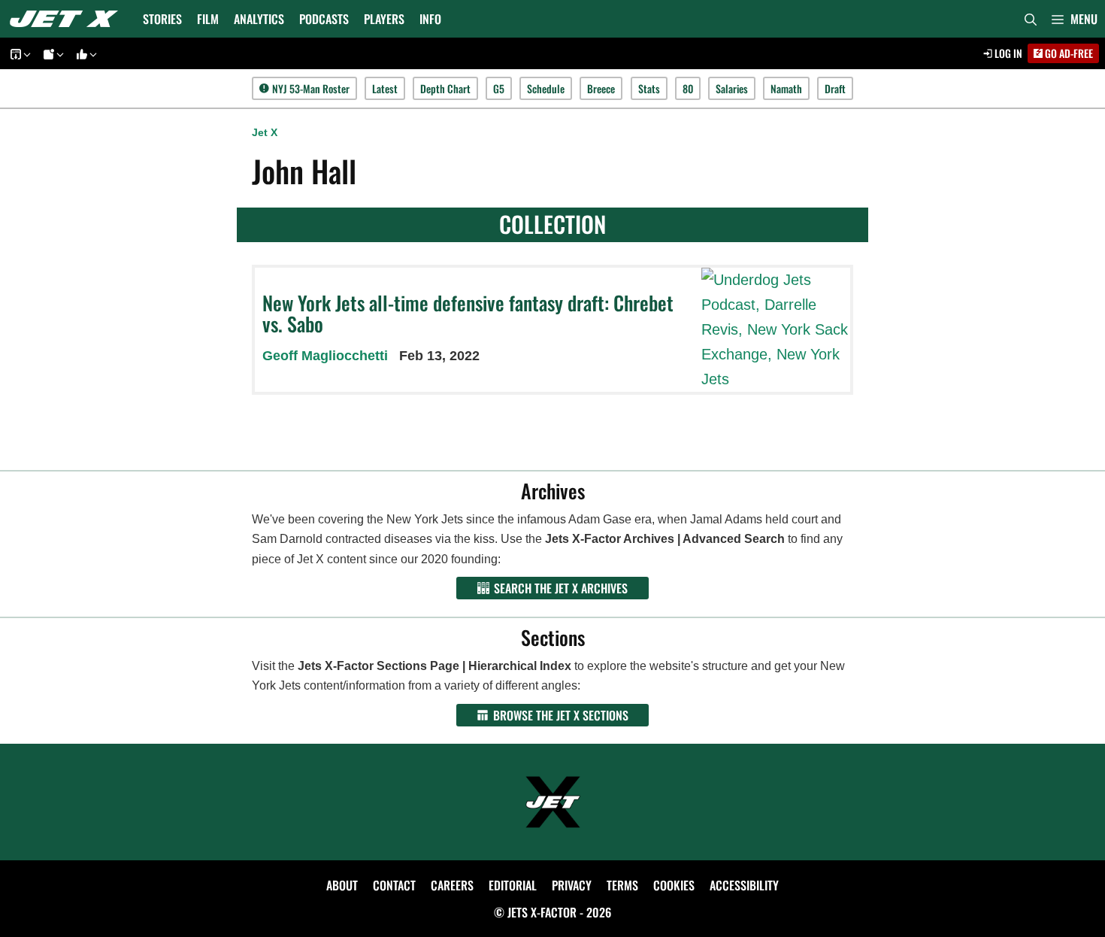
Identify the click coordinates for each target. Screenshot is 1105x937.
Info (430, 19)
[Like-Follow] (84, 53)
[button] (1074, 19)
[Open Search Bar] (1030, 19)
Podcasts (324, 19)
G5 (498, 88)
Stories (162, 19)
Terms (622, 885)
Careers (452, 885)
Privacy (572, 885)
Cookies (674, 885)
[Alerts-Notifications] (51, 53)
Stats (649, 88)
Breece (601, 88)
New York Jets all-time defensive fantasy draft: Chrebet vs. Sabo (468, 313)
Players (384, 19)
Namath (786, 88)
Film (208, 19)
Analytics (259, 19)
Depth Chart (445, 88)
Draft (835, 88)
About (342, 885)
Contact (394, 885)
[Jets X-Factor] (68, 19)
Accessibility (744, 885)
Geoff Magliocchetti (325, 355)
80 (688, 88)
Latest (385, 88)
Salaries (732, 88)
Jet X (264, 132)
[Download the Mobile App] (18, 53)
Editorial (513, 885)
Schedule (546, 88)
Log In (1007, 53)
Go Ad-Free (1068, 53)
